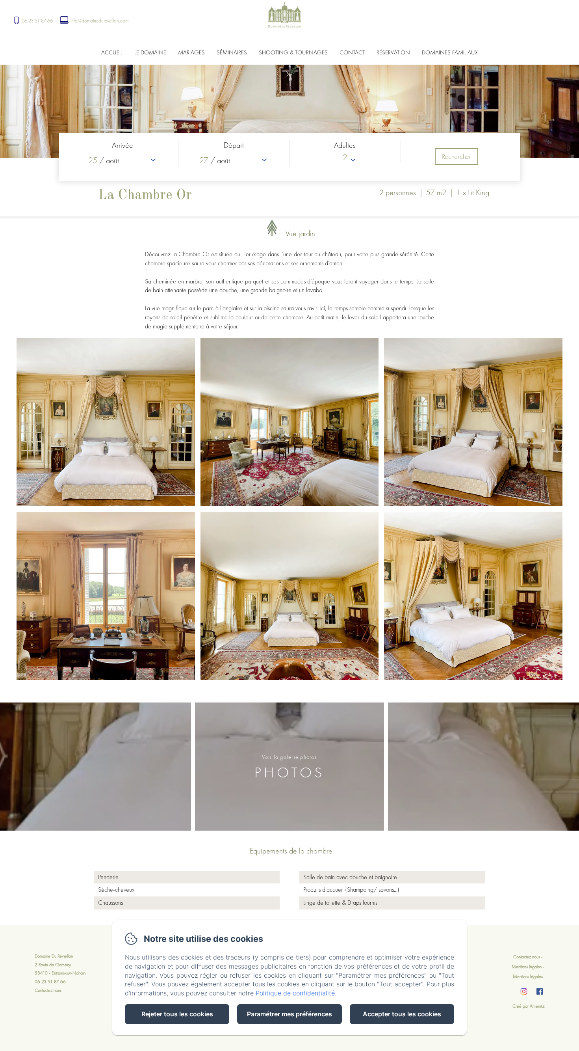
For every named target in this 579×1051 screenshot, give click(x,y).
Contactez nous (48, 990)
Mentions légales (527, 966)
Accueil (111, 52)
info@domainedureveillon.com (99, 20)
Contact (352, 52)
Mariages (191, 52)
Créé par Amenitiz (528, 1006)
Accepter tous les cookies (402, 1014)
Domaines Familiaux (450, 52)
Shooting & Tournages (293, 52)
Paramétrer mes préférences (289, 1014)
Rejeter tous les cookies (177, 1014)
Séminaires (232, 52)
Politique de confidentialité (295, 993)
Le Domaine (150, 52)
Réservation (393, 52)
